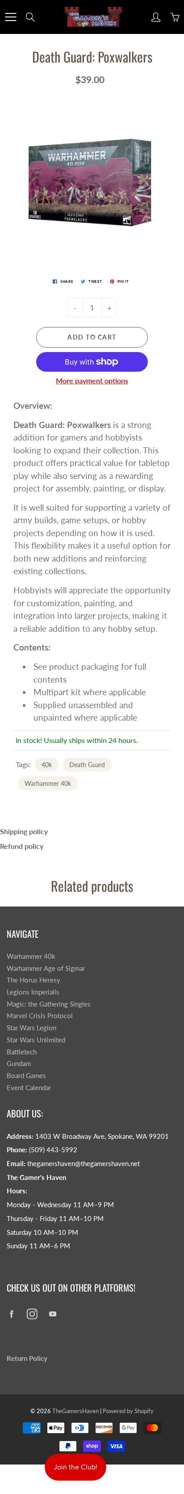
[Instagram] (32, 1314)
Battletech (22, 1052)
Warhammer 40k (48, 783)
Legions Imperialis (33, 992)
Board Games (26, 1075)
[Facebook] (11, 1314)
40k (47, 764)
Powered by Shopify (128, 1410)
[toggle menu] (10, 17)
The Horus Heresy (33, 980)
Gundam (19, 1063)
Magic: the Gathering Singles (49, 1004)
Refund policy (21, 846)
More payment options (92, 380)
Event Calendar (29, 1087)
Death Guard (87, 764)
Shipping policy (24, 831)
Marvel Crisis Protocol (40, 1016)
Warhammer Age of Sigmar (46, 968)
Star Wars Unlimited (36, 1040)
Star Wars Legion (31, 1028)
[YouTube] (52, 1314)
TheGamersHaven (75, 1410)
